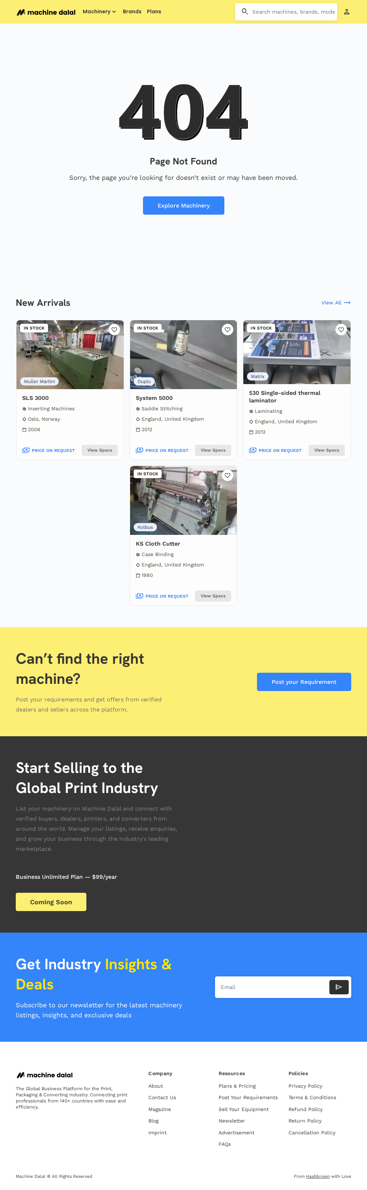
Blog (153, 1121)
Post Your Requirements (248, 1097)
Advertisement (236, 1132)
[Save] (114, 329)
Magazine (159, 1109)
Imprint (157, 1132)
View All (336, 303)
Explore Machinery (184, 205)
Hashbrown (318, 1176)
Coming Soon (51, 902)
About (155, 1086)
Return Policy (305, 1121)
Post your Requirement (304, 681)
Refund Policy (306, 1109)
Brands (132, 11)
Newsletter (232, 1121)
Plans (154, 11)
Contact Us (162, 1097)
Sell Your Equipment (244, 1109)
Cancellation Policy (312, 1132)
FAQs (225, 1144)
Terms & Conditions (312, 1097)
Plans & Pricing (237, 1086)
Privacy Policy (305, 1086)
